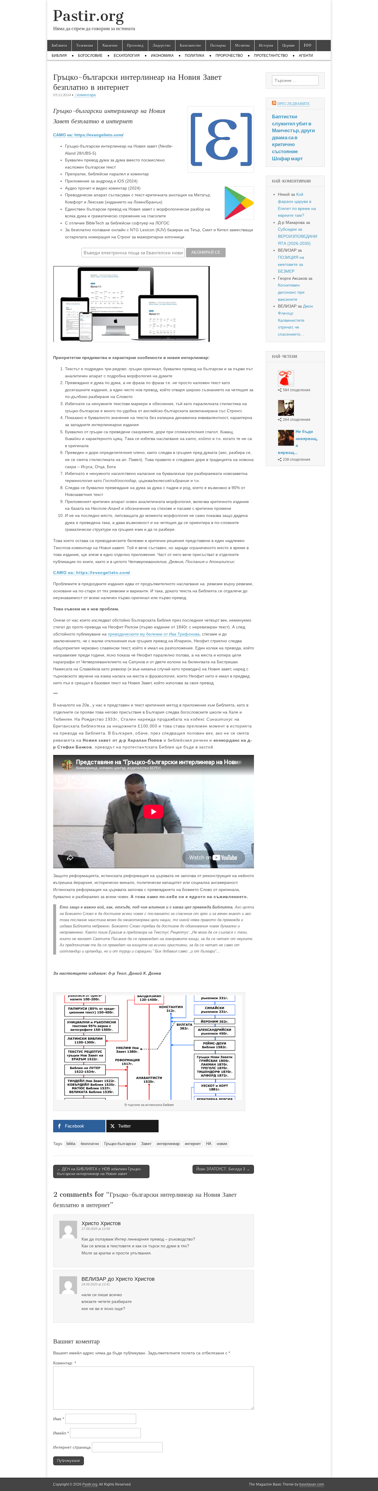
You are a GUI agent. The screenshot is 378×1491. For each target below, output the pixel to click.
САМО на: (64, 572)
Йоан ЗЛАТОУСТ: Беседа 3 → (223, 1169)
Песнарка (218, 45)
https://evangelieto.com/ (103, 572)
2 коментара (85, 95)
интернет (193, 1144)
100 (308, 45)
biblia (70, 1144)
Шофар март (287, 158)
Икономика (162, 56)
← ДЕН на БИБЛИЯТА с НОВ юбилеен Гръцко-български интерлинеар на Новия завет (99, 1171)
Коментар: (64, 1363)
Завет (146, 1144)
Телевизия (84, 45)
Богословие (90, 56)
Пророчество (229, 56)
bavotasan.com (311, 1484)
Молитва (242, 45)
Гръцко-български (120, 1144)
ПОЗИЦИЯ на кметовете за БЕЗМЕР (291, 264)
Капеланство (190, 45)
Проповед (135, 45)
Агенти (306, 56)
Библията (59, 45)
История (266, 45)
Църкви (288, 45)
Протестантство (271, 56)
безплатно (90, 1144)
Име (58, 1418)
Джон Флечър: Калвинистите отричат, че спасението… (295, 320)
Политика (194, 56)
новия (222, 1144)
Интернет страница (72, 1447)
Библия (59, 56)
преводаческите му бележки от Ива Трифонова (154, 634)
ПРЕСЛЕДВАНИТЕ (293, 103)
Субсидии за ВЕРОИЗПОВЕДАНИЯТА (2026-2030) (297, 236)
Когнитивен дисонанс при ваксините (291, 292)
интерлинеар (168, 1144)
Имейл (61, 1433)
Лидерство (162, 45)
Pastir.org (88, 16)
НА (208, 1144)
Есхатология (127, 56)
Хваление (110, 45)
